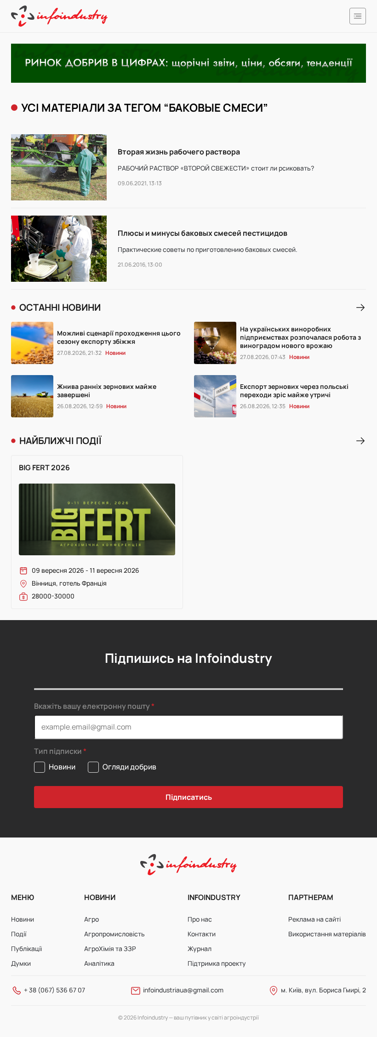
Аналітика (99, 963)
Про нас (200, 919)
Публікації (26, 948)
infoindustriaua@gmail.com (183, 990)
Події (18, 933)
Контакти (202, 933)
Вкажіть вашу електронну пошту (92, 706)
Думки (21, 963)
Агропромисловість (114, 933)
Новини (22, 919)
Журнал (199, 948)
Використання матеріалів (327, 933)
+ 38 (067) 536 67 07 (54, 990)
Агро (91, 919)
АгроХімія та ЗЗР (110, 948)
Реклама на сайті (314, 919)
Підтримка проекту (217, 963)
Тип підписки (58, 751)
